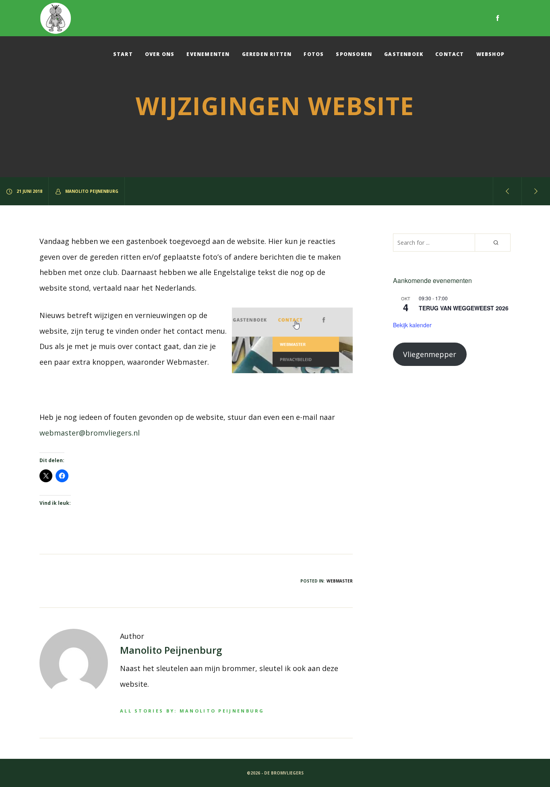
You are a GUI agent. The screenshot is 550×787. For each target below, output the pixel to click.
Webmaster (340, 581)
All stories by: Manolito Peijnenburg (192, 711)
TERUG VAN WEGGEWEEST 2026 (464, 308)
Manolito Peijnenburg (91, 191)
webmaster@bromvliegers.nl (89, 433)
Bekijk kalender (412, 325)
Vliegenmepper (429, 354)
